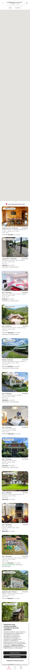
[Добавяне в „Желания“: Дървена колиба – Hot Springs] (26, 208)
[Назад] (3, 3)
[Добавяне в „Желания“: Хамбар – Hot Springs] (26, 340)
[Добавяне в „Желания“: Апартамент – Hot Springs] (26, 239)
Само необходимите (15, 656)
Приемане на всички (15, 653)
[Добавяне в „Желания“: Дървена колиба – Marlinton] (26, 572)
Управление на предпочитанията (15, 660)
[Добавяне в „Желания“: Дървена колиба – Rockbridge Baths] (26, 604)
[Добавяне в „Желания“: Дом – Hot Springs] (26, 273)
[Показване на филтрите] (26, 3)
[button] (10, 234)
